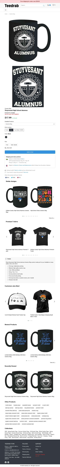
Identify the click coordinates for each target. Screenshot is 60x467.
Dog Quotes (30, 437)
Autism (11, 434)
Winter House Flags (36, 433)
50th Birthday (45, 433)
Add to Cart (30, 152)
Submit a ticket (18, 170)
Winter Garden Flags (44, 431)
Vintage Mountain (32, 436)
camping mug (45, 416)
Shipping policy (25, 454)
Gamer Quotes (23, 437)
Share (8, 177)
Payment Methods (26, 457)
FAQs (36, 449)
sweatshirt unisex (26, 405)
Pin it (19, 177)
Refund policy (25, 451)
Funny (6, 437)
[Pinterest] (8, 462)
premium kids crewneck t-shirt (12, 424)
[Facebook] (6, 462)
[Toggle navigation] (6, 10)
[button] (23, 216)
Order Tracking (38, 451)
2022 (6, 431)
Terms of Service (26, 449)
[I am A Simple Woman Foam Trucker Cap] (17, 301)
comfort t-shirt (23, 421)
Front (7, 130)
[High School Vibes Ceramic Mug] (42, 196)
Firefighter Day (17, 434)
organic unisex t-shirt (42, 413)
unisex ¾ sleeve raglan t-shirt (12, 416)
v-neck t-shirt (45, 405)
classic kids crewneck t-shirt (28, 413)
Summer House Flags (17, 433)
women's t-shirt (36, 405)
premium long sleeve (46, 418)
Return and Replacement (25, 165)
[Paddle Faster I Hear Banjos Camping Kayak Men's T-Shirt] (42, 301)
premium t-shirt (39, 408)
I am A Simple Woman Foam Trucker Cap (15, 315)
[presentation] (7, 197)
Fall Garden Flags (34, 431)
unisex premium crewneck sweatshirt (30, 418)
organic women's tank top (11, 421)
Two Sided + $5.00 (18, 130)
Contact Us (38, 446)
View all (51, 218)
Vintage (50, 436)
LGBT (9, 437)
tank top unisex (19, 408)
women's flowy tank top (11, 410)
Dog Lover (40, 436)
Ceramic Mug (12, 13)
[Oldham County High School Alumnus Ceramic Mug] (18, 196)
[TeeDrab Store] (12, 5)
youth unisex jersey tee (24, 410)
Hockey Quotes (37, 437)
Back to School (23, 436)
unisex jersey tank (35, 416)
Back (11, 130)
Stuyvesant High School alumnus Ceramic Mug (16, 396)
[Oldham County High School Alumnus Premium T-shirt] (42, 236)
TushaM (13, 112)
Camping (45, 436)
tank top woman (9, 408)
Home (6, 13)
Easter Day (24, 434)
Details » (22, 159)
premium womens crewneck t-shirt (37, 421)
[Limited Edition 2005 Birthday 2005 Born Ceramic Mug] (17, 340)
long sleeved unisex (29, 408)
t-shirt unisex (8, 405)
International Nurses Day (13, 436)
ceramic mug (35, 410)
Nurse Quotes (15, 437)
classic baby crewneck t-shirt (12, 413)
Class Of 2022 (46, 434)
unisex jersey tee (25, 416)
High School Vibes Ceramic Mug (38, 210)
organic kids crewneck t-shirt (12, 418)
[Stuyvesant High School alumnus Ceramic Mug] (17, 382)
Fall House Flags (27, 433)
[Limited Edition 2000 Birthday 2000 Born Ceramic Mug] (42, 340)
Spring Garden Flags (13, 431)
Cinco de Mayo (38, 434)
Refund (16, 165)
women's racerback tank (28, 424)
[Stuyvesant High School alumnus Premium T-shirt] (18, 236)
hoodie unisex (17, 405)
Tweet (13, 177)
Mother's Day (31, 434)
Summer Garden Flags (23, 431)
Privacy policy (25, 446)
